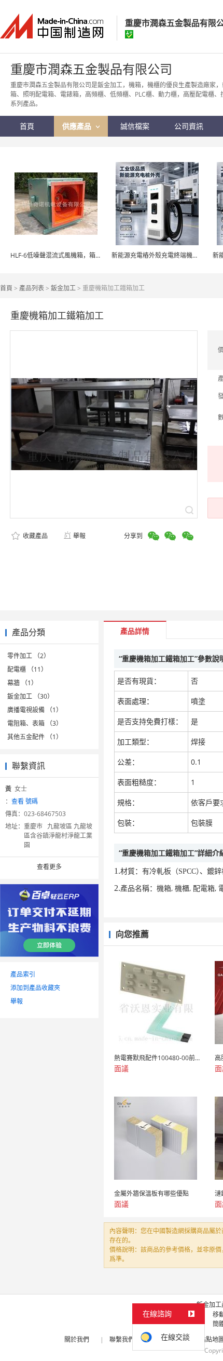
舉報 (79, 535)
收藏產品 (34, 535)
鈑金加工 (63, 288)
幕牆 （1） (22, 682)
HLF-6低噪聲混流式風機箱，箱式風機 (62, 255)
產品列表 (31, 288)
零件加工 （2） (28, 655)
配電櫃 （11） (27, 669)
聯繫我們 (121, 1339)
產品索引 (22, 974)
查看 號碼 (24, 801)
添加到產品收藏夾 (35, 987)
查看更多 (49, 866)
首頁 (6, 288)
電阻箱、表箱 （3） (34, 723)
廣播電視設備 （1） (34, 709)
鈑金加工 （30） (30, 696)
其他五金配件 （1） (34, 736)
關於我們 (76, 1339)
